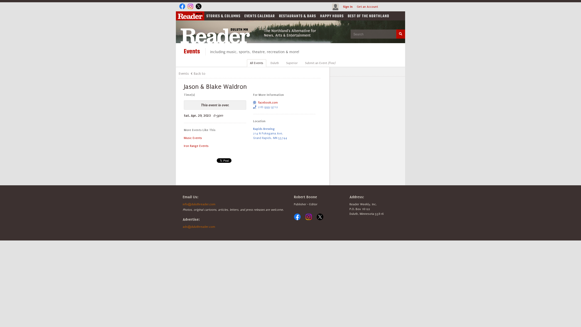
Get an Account (367, 6)
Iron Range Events (196, 146)
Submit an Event (320, 63)
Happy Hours (332, 16)
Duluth (275, 63)
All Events (256, 63)
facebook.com (268, 102)
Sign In (348, 6)
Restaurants (297, 16)
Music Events (193, 138)
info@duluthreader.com (199, 204)
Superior (292, 63)
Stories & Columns (223, 16)
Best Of (368, 16)
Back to (199, 74)
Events (259, 16)
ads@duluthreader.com (199, 226)
